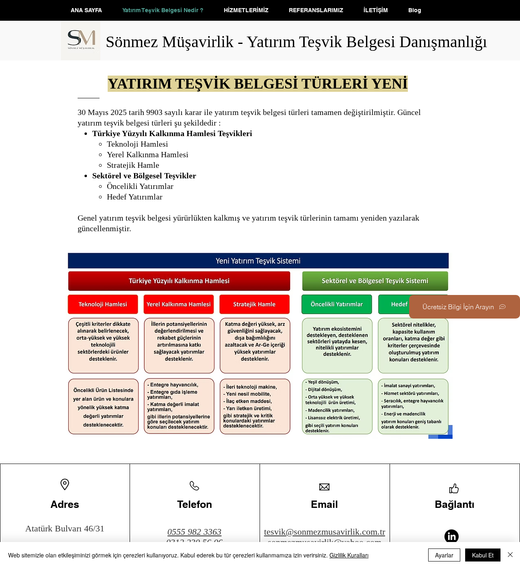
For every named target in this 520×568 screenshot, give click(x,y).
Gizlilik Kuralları (348, 555)
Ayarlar (444, 555)
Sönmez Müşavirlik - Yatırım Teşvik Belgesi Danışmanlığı (296, 42)
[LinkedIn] (451, 536)
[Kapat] (510, 554)
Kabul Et (483, 555)
